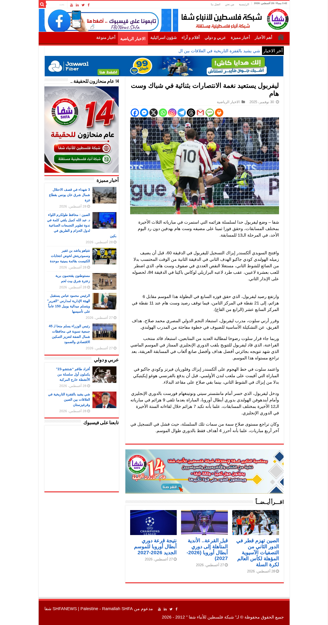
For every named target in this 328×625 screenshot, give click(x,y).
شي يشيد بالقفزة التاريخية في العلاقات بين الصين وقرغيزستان (204, 50)
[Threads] (191, 112)
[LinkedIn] (77, 5)
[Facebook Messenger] (144, 112)
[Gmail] (200, 112)
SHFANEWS (65, 608)
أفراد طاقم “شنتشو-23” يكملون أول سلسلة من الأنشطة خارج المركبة (73, 374)
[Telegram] (181, 112)
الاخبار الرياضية (133, 38)
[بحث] (42, 4)
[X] (153, 112)
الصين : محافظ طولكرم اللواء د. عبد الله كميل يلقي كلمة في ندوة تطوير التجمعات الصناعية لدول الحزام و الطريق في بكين (81, 225)
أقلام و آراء (191, 37)
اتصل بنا (215, 4)
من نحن (229, 4)
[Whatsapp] (163, 112)
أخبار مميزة (240, 37)
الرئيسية (244, 4)
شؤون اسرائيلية (163, 37)
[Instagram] (172, 112)
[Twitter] (83, 5)
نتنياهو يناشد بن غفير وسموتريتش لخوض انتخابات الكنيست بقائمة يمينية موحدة (70, 256)
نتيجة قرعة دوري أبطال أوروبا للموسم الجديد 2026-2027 (155, 546)
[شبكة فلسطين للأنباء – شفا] (233, 18)
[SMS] (210, 112)
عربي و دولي (215, 37)
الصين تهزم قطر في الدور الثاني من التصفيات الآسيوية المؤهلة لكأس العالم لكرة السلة (257, 552)
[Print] (219, 112)
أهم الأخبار (263, 37)
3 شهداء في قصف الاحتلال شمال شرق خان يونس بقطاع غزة (69, 195)
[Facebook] (88, 5)
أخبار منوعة (105, 37)
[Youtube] (71, 5)
